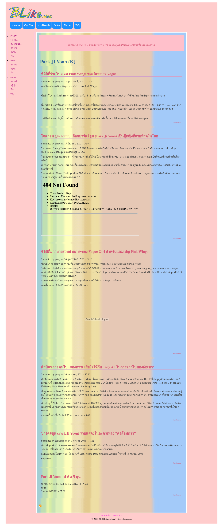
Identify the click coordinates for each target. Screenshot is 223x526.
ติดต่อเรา (117, 515)
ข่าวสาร (16, 25)
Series (57, 25)
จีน (12, 55)
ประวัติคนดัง (44, 25)
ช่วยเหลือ (105, 515)
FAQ (77, 25)
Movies (67, 25)
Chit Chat (28, 25)
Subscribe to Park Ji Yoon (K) (40, 507)
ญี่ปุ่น (13, 51)
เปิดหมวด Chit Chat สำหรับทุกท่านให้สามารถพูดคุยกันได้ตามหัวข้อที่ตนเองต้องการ (111, 45)
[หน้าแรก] (31, 19)
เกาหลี (14, 47)
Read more (177, 122)
